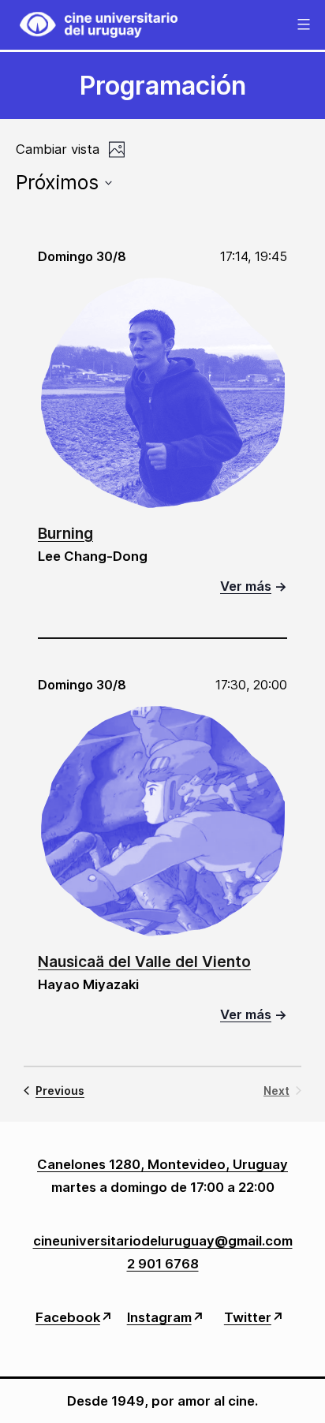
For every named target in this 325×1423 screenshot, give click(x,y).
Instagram (159, 1317)
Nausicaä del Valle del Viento (144, 961)
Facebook (67, 1317)
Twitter (247, 1317)
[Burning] (163, 392)
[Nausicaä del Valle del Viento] (163, 821)
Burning (65, 533)
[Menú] (301, 24)
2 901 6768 (163, 1264)
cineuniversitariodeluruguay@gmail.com (163, 1241)
